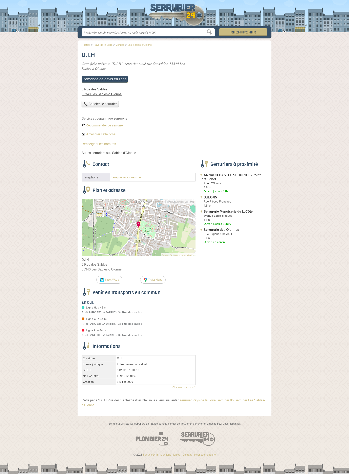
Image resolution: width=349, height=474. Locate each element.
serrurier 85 (225, 400)
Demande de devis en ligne (105, 79)
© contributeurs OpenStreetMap (179, 202)
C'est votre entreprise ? (184, 387)
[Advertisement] (233, 78)
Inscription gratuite (205, 454)
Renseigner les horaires (99, 144)
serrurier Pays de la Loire (198, 400)
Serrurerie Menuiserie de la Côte (228, 211)
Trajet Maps (155, 279)
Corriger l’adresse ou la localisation (178, 255)
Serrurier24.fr (174, 14)
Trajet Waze (112, 279)
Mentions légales (170, 454)
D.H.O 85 (210, 197)
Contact (187, 454)
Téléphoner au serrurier (126, 177)
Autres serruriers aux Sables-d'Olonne (109, 153)
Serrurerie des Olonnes (221, 229)
